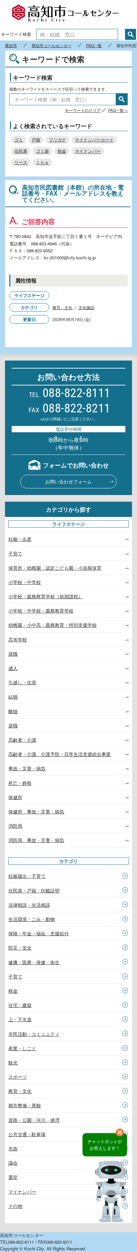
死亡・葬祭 (20, 783)
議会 (13, 1162)
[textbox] (77, 34)
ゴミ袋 (42, 151)
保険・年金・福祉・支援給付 (38, 933)
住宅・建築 (20, 1005)
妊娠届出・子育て (27, 876)
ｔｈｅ (42, 162)
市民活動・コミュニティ (34, 1034)
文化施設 (86, 307)
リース (20, 162)
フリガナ (57, 139)
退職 (13, 725)
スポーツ (17, 1076)
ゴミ (18, 139)
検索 (130, 34)
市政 (13, 1148)
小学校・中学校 (24, 582)
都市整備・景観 (24, 1105)
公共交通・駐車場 (27, 1134)
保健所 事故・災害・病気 (36, 811)
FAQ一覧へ (118, 110)
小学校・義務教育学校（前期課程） (45, 596)
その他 (15, 1206)
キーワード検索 (16, 34)
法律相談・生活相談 (29, 904)
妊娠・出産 (20, 539)
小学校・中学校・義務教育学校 (40, 610)
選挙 (13, 1177)
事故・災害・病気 (27, 768)
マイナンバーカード (94, 139)
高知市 (11, 45)
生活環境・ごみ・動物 (31, 919)
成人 (13, 668)
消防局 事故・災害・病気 (36, 840)
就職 (13, 653)
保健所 (15, 797)
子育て (15, 553)
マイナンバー (88, 151)
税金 (62, 151)
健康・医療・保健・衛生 (34, 962)
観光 (13, 1062)
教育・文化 (62, 307)
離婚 (13, 711)
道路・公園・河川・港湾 (34, 1120)
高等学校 (17, 639)
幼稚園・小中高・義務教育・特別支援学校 (52, 625)
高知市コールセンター (68, 14)
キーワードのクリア (83, 110)
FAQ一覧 (94, 45)
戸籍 (36, 139)
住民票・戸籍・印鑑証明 (34, 890)
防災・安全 (20, 947)
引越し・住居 (22, 682)
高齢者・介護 (22, 739)
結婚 (13, 696)
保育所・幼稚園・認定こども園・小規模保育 (54, 567)
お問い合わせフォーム (68, 481)
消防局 (15, 825)
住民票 (20, 151)
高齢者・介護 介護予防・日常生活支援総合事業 (59, 754)
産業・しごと (22, 1048)
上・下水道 (20, 1019)
